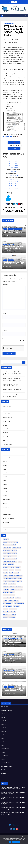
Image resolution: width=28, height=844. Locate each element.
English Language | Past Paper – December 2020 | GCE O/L (14, 690)
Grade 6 (5, 484)
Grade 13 (5, 480)
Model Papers (6, 499)
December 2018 (13, 164)
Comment (6, 284)
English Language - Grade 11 (9, 561)
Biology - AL (6, 539)
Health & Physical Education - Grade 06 (12, 578)
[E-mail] (6, 203)
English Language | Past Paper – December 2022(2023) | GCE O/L (13, 248)
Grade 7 (5, 488)
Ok (10, 841)
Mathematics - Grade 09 (9, 595)
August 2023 (6, 421)
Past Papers (11, 23)
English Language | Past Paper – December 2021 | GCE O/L (13, 264)
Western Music (12, 609)
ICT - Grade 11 (12, 584)
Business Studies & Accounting (10, 542)
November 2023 (7, 410)
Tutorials (5, 526)
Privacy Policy (16, 841)
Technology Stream (8, 518)
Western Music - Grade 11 (9, 617)
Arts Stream (6, 454)
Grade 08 (11, 570)
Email (4, 322)
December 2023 (7, 406)
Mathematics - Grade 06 (16, 589)
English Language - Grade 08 (10, 553)
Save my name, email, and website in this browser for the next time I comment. (14, 342)
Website (5, 330)
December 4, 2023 (9, 644)
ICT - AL (5, 584)
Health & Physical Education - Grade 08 (12, 581)
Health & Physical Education (15, 575)
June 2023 (6, 429)
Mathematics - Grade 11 (8, 597)
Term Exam (6, 522)
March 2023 (6, 440)
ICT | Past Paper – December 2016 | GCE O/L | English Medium (9, 209)
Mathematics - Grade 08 (9, 592)
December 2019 (13, 162)
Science (5, 511)
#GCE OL (16, 40)
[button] (25, 15)
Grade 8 (5, 492)
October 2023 (6, 413)
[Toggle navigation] (14, 16)
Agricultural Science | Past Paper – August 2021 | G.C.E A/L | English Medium (12, 373)
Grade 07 (5, 570)
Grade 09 (18, 570)
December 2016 (13, 167)
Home (21, 1)
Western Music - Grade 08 (9, 611)
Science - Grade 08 (7, 603)
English (14, 1)
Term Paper (16, 606)
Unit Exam (5, 529)
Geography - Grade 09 (8, 567)
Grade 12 (5, 476)
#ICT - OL (6, 42)
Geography (11, 564)
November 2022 (7, 444)
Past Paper (18, 597)
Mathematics (6, 589)
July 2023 (5, 425)
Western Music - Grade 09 (9, 614)
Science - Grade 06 (13, 600)
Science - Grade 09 (19, 603)
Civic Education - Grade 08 (9, 544)
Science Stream (18, 228)
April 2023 (5, 436)
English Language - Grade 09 (10, 556)
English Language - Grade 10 (10, 558)
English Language (17, 547)
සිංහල (9, 1)
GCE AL (5, 228)
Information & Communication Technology (13, 586)
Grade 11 (5, 473)
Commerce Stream (8, 458)
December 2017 (13, 166)
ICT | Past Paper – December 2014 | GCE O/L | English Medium (18, 209)
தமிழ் (5, 1)
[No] (26, 839)
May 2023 (5, 432)
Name (5, 313)
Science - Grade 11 (7, 606)
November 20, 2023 (10, 660)
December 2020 (13, 189)
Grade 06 (18, 567)
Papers (5, 503)
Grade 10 (5, 469)
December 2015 (13, 179)
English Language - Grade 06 (10, 550)
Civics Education (7, 547)
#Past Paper (13, 42)
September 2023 (7, 417)
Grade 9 (5, 495)
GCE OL (5, 23)
